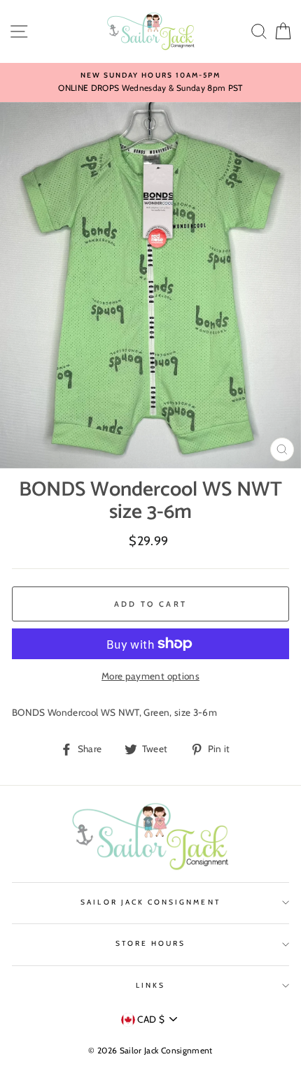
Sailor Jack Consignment (150, 902)
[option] (150, 82)
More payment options (151, 676)
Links (150, 985)
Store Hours (150, 943)
